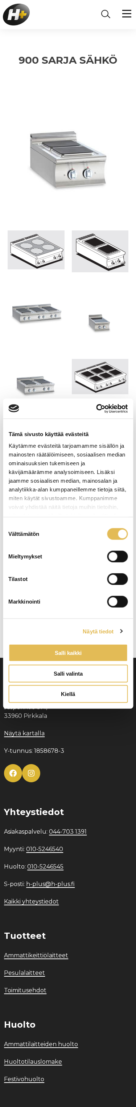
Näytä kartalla (24, 733)
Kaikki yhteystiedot (31, 901)
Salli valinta (68, 673)
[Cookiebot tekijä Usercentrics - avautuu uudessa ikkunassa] (97, 408)
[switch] (117, 556)
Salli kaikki (68, 653)
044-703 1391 (68, 831)
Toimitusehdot (25, 990)
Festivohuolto (24, 1079)
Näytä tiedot (98, 631)
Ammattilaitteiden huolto (41, 1044)
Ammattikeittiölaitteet (36, 955)
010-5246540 (44, 849)
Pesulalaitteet (24, 972)
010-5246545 (45, 866)
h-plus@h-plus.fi (50, 884)
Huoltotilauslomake (33, 1061)
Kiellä (68, 694)
